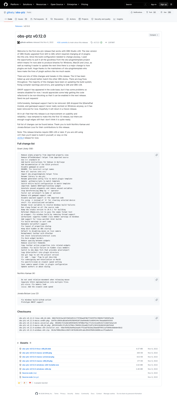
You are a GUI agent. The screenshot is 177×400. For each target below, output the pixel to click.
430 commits (62, 42)
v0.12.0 (27, 26)
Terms (56, 393)
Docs (92, 393)
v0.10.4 (20, 138)
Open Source (57, 4)
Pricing (84, 4)
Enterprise (72, 4)
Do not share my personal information (129, 393)
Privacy (63, 393)
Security (70, 393)
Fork (152, 12)
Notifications (138, 12)
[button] (157, 155)
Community (85, 393)
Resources (41, 4)
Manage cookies (109, 393)
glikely (10, 12)
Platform (15, 4)
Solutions (27, 4)
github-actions (26, 42)
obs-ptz (20, 12)
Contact (99, 393)
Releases (18, 26)
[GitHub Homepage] (36, 393)
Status (77, 393)
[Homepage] (6, 4)
